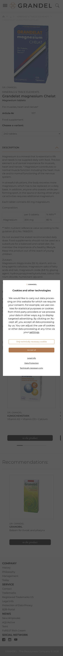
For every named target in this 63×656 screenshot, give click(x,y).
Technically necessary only (31, 368)
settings (34, 332)
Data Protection (31, 363)
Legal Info (31, 358)
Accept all (31, 350)
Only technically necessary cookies (31, 342)
